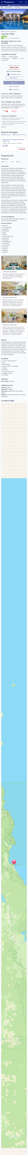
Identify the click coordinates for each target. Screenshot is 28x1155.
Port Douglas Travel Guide (9, 31)
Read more (4, 127)
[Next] (25, 19)
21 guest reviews (15, 38)
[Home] (9, 2)
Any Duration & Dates (20, 134)
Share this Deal (15, 86)
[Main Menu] (2, 2)
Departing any (7, 134)
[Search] (25, 2)
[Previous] (3, 19)
